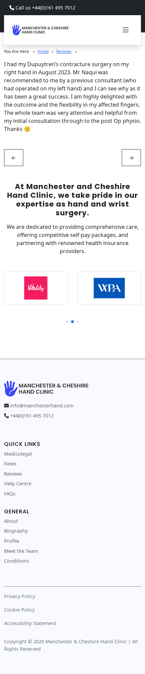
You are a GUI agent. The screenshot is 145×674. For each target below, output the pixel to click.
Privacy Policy (19, 596)
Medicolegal (18, 454)
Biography (16, 531)
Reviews (63, 51)
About (11, 521)
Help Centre (17, 483)
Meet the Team (21, 551)
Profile (11, 541)
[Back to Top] (72, 659)
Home (43, 51)
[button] (61, 321)
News (10, 463)
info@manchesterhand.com (42, 405)
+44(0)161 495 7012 (31, 415)
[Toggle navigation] (126, 30)
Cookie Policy (19, 609)
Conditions (16, 561)
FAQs (10, 493)
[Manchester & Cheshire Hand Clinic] (40, 29)
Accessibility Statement (30, 623)
